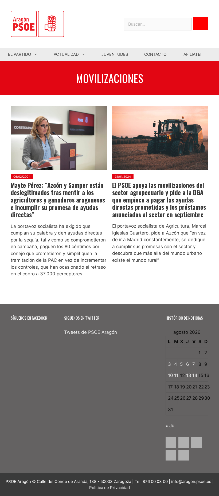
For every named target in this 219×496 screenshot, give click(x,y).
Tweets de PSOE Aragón (90, 332)
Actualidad (66, 54)
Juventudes (114, 54)
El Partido (19, 54)
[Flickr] (183, 455)
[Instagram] (196, 442)
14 (194, 375)
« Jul (170, 425)
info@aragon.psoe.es (191, 481)
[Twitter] (183, 442)
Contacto (155, 54)
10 (170, 375)
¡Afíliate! (191, 54)
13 (188, 375)
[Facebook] (171, 442)
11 (176, 375)
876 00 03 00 (155, 481)
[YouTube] (171, 455)
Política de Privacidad (109, 487)
